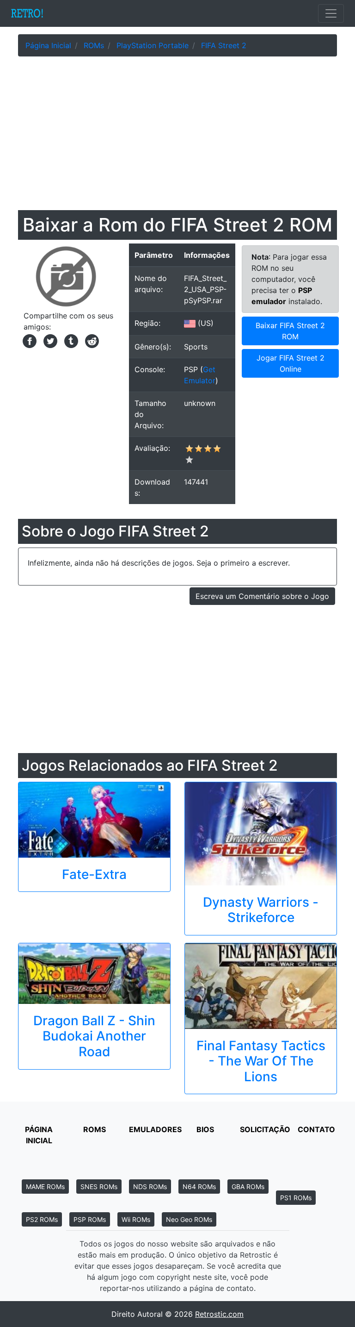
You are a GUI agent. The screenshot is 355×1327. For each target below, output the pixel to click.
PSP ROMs (89, 1219)
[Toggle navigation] (331, 13)
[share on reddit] (89, 340)
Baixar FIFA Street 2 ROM (290, 331)
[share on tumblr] (70, 340)
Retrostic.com (219, 1314)
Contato (316, 1129)
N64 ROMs (199, 1186)
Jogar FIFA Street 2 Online (290, 363)
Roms (94, 1129)
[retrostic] (27, 13)
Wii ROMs (136, 1219)
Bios (205, 1129)
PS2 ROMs (42, 1219)
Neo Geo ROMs (189, 1219)
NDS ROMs (150, 1186)
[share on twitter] (49, 340)
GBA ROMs (248, 1186)
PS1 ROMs (296, 1198)
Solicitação (265, 1129)
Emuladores (155, 1129)
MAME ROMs (45, 1186)
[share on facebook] (28, 340)
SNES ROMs (98, 1186)
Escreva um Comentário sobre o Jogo (262, 596)
